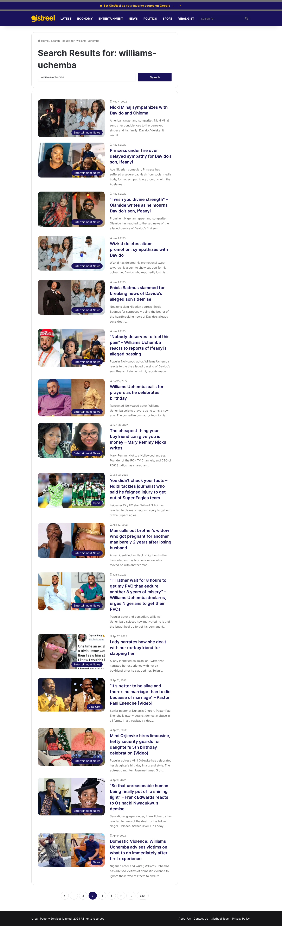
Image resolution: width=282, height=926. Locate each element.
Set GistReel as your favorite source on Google (137, 5)
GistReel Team (220, 918)
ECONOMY (85, 18)
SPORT (167, 18)
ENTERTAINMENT (110, 18)
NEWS (133, 18)
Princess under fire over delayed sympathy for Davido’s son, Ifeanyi (141, 156)
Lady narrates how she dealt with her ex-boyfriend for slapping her (138, 647)
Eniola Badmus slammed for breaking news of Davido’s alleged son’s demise (137, 293)
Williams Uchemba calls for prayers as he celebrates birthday (137, 392)
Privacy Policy (241, 918)
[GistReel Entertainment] (43, 19)
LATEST (65, 18)
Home (44, 40)
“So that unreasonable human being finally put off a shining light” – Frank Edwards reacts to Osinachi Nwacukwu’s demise (139, 797)
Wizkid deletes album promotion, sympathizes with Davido (139, 249)
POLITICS (150, 18)
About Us (185, 918)
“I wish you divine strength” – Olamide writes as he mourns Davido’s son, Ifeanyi (139, 205)
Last (142, 895)
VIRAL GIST (186, 18)
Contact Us (201, 918)
